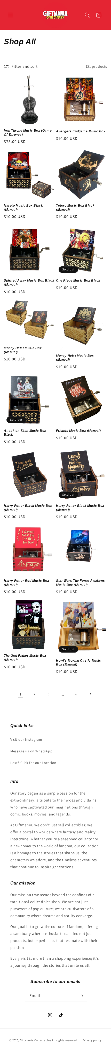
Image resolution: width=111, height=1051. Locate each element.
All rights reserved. (65, 1040)
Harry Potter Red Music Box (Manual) (26, 583)
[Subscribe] (81, 996)
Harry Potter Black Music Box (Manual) (28, 508)
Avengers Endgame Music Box (81, 131)
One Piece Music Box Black (78, 280)
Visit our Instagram (26, 739)
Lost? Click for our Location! (34, 762)
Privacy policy (92, 1040)
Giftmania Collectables (35, 1040)
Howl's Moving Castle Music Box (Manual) (78, 663)
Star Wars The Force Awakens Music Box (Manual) (80, 583)
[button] (10, 15)
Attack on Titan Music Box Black (25, 433)
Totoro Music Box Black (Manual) (75, 207)
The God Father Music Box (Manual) (25, 658)
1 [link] (21, 694)
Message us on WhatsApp (31, 751)
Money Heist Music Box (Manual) (23, 350)
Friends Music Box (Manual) (78, 431)
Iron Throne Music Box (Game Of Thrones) (28, 133)
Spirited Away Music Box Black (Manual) (29, 282)
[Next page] (90, 694)
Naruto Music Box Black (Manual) (23, 207)
